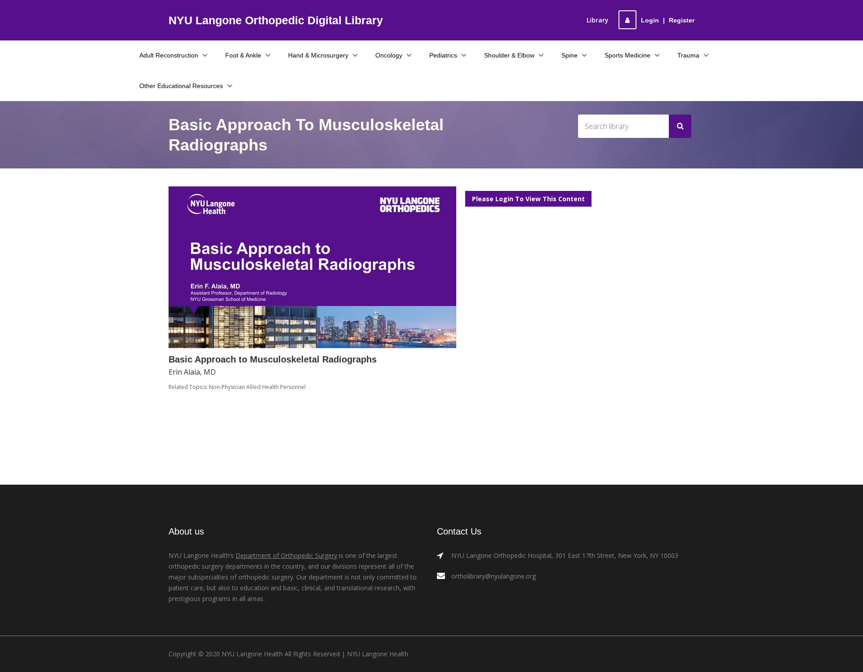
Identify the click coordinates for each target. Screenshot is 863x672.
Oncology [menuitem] (388, 55)
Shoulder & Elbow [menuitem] (509, 55)
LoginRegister (667, 20)
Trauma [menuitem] (688, 55)
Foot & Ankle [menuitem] (243, 55)
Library (598, 20)
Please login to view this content (528, 199)
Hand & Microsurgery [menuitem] (318, 55)
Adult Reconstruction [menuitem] (168, 55)
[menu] (431, 70)
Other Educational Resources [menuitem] (181, 85)
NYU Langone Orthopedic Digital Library (276, 20)
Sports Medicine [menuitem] (627, 55)
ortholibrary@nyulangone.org (493, 576)
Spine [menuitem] (569, 55)
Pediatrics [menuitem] (443, 55)
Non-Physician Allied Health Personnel (257, 387)
